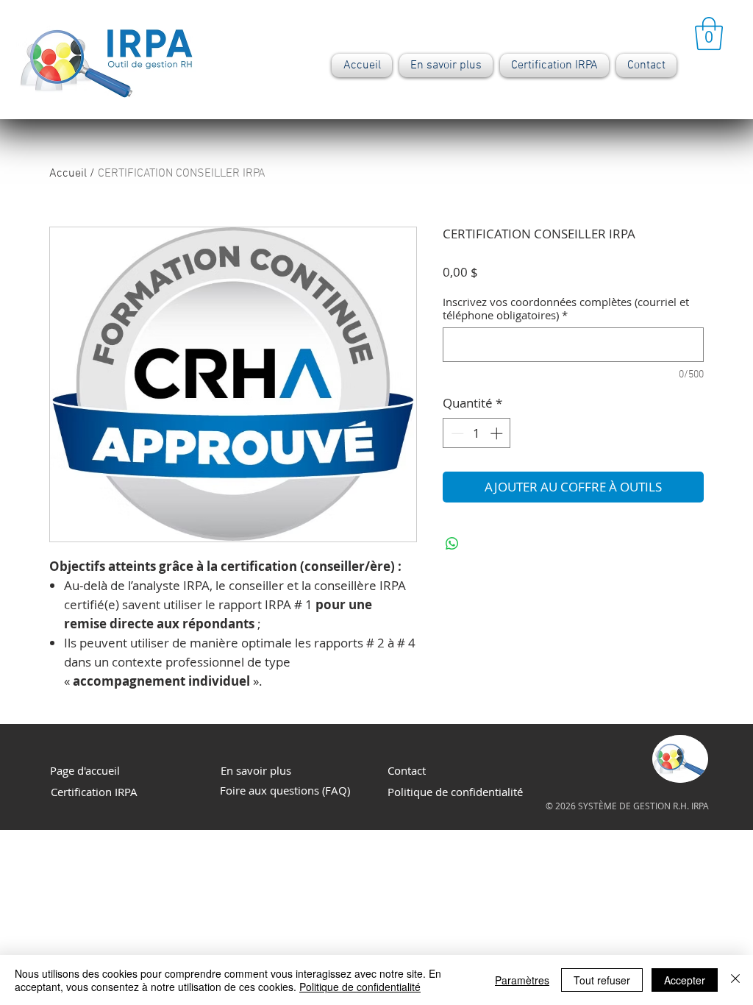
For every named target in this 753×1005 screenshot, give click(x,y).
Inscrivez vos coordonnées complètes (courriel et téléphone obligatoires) (566, 308)
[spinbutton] (477, 433)
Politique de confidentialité (360, 986)
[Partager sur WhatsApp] (452, 544)
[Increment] (498, 433)
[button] (709, 33)
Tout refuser (602, 980)
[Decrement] (456, 433)
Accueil (68, 173)
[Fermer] (735, 980)
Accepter (684, 980)
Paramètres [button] (522, 980)
